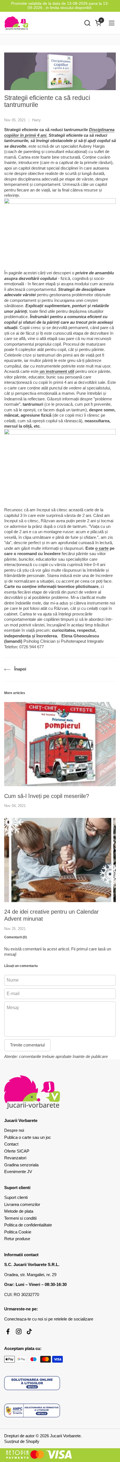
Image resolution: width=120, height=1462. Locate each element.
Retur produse (17, 1238)
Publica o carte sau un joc (27, 1137)
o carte (102, 548)
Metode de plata (18, 1211)
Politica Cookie (17, 1232)
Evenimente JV (18, 1171)
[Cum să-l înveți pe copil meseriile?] (60, 744)
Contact (11, 1144)
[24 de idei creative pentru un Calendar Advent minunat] (60, 860)
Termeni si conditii (20, 1218)
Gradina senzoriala (21, 1164)
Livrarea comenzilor (22, 1204)
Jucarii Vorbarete (65, 1435)
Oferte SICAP (16, 1151)
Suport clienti (16, 1197)
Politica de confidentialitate (28, 1224)
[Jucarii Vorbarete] (16, 23)
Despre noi (14, 1130)
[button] (87, 22)
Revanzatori (15, 1157)
